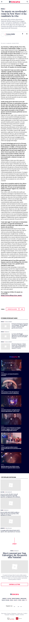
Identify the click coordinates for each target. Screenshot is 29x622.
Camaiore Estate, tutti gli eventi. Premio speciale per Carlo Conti (10, 410)
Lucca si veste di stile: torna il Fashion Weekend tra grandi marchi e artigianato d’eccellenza (10, 495)
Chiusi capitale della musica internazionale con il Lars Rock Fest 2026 (11, 448)
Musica (3, 9)
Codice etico (20, 613)
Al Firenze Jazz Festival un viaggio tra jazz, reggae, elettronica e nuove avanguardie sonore (11, 429)
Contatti (17, 614)
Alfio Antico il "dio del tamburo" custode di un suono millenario (10, 392)
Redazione (7, 331)
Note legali (3, 613)
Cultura (2, 492)
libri (22, 309)
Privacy (9, 613)
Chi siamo (12, 614)
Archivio (22, 614)
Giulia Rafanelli (8, 492)
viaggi (23, 600)
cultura (9, 598)
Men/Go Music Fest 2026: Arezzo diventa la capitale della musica (10, 467)
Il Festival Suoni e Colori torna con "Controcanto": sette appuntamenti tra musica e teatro (19, 346)
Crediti (25, 613)
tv (26, 600)
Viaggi (2, 510)
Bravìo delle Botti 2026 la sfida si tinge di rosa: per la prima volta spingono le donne (10, 514)
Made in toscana (6, 600)
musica (12, 600)
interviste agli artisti (12, 309)
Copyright (7, 614)
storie (20, 600)
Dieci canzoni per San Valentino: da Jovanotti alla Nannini (14, 555)
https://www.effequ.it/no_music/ (11, 295)
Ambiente (3, 528)
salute (16, 600)
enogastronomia (16, 598)
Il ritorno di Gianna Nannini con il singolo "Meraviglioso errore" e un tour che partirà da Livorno (20, 326)
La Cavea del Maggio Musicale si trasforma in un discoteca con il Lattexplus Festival (20, 336)
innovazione (24, 598)
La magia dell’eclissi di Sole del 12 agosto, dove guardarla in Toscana (10, 531)
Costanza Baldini (10, 34)
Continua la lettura (14, 584)
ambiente (4, 598)
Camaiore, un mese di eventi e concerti (9, 374)
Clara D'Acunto (8, 528)
